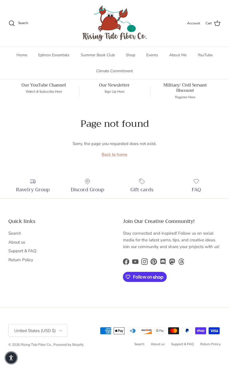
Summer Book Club (98, 55)
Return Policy (20, 260)
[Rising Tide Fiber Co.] (114, 23)
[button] (11, 358)
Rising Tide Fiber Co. (36, 344)
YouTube (205, 55)
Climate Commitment (114, 71)
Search (14, 233)
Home (21, 55)
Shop (130, 55)
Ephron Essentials (54, 55)
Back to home (114, 154)
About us (16, 242)
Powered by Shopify (68, 344)
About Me (178, 55)
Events (152, 55)
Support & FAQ (22, 251)
